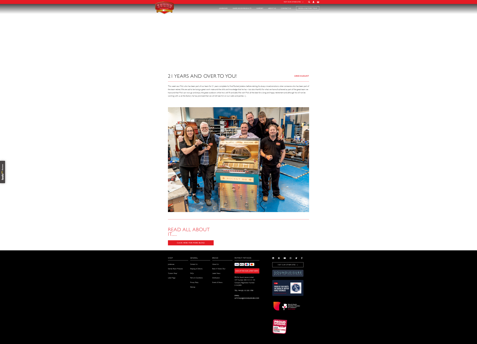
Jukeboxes (223, 8)
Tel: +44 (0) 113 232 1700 (244, 290)
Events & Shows (217, 282)
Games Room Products (242, 8)
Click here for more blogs (191, 243)
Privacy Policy (194, 282)
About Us (272, 8)
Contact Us (286, 8)
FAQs (192, 273)
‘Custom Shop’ (172, 273)
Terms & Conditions (196, 278)
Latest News (216, 273)
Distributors (216, 278)
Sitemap (192, 287)
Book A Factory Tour (218, 269)
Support (260, 8)
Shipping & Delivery (196, 269)
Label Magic (171, 278)
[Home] (165, 15)
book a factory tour (307, 8)
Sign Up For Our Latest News (246, 271)
